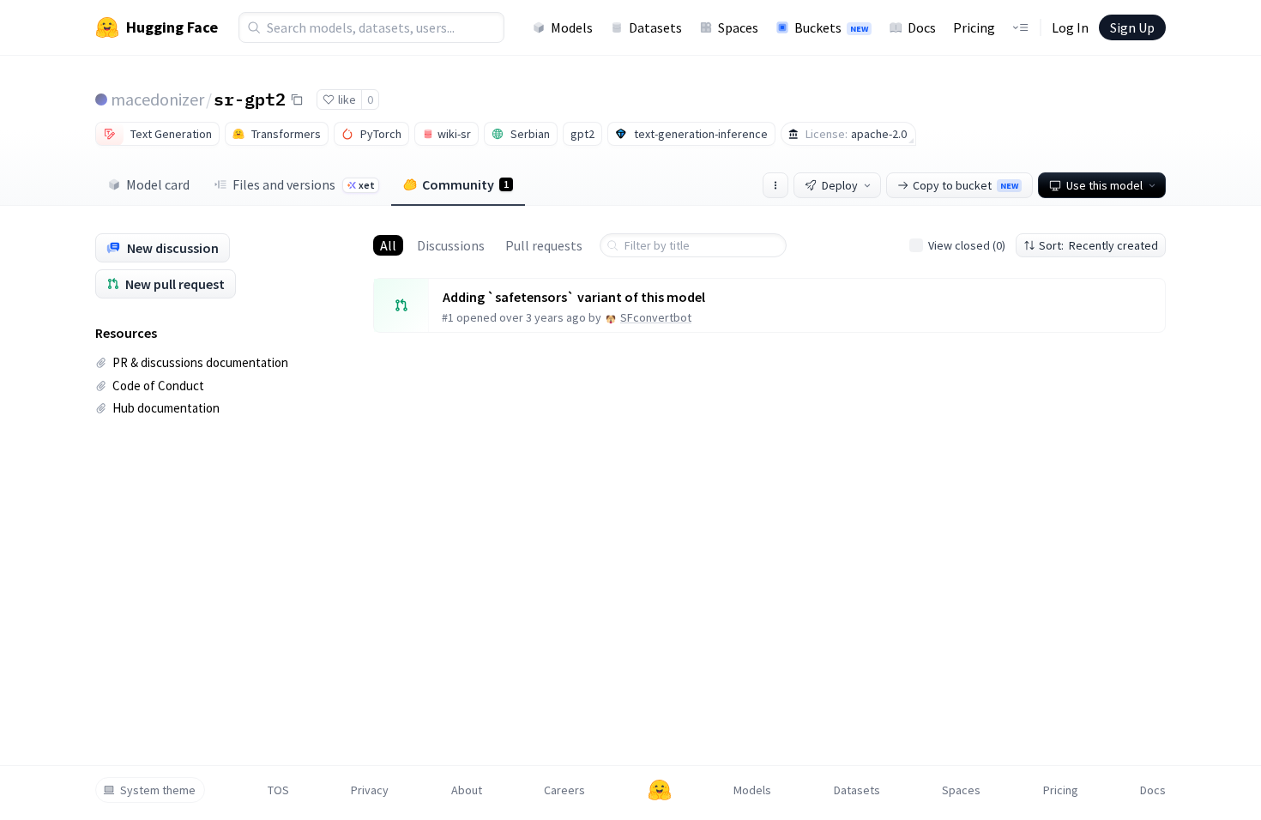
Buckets (831, 27)
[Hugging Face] (660, 790)
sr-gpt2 (250, 98)
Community (465, 184)
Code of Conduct (158, 385)
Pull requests (543, 245)
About (466, 790)
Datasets (655, 27)
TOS (278, 790)
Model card (158, 184)
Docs (922, 27)
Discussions (451, 245)
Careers (564, 790)
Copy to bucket (965, 185)
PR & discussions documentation (200, 362)
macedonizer (157, 99)
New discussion (173, 247)
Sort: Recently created (1098, 245)
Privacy (370, 790)
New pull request (175, 283)
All (388, 245)
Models (572, 27)
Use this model (1104, 185)
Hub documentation (166, 408)
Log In (1070, 27)
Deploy (840, 185)
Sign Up (1132, 27)
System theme (158, 790)
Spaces (738, 27)
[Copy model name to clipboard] (297, 99)
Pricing (974, 27)
